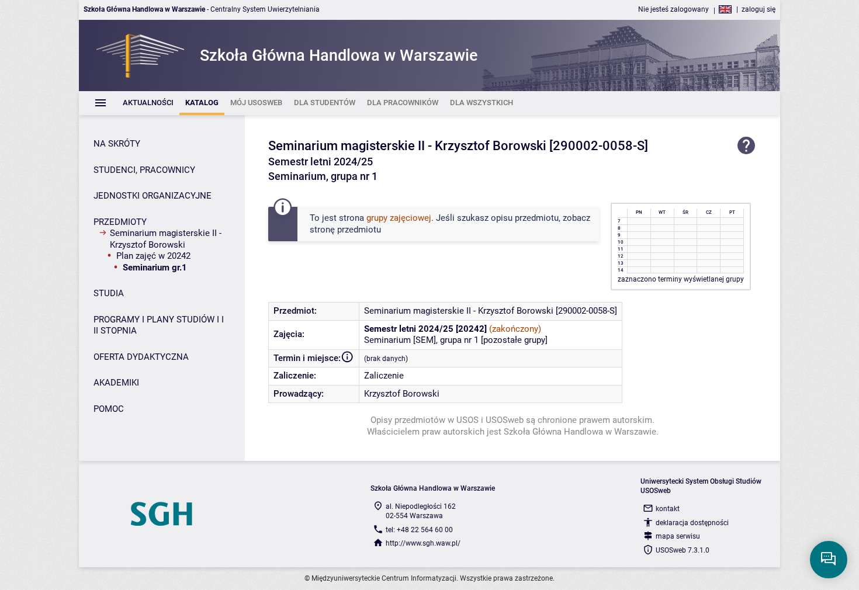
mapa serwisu (678, 536)
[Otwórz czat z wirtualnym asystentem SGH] (828, 559)
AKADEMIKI (116, 382)
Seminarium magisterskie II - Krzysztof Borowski (165, 239)
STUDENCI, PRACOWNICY (144, 170)
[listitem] (148, 103)
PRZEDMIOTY (120, 222)
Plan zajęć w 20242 (153, 256)
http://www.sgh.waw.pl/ (423, 543)
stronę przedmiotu (345, 229)
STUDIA (108, 293)
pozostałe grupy (514, 340)
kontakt (668, 509)
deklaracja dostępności (692, 523)
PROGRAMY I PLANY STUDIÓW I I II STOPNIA (158, 325)
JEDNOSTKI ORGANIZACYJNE (152, 195)
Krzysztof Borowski (401, 393)
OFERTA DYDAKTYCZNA (141, 357)
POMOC (108, 409)
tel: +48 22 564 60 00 (419, 530)
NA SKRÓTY (116, 143)
